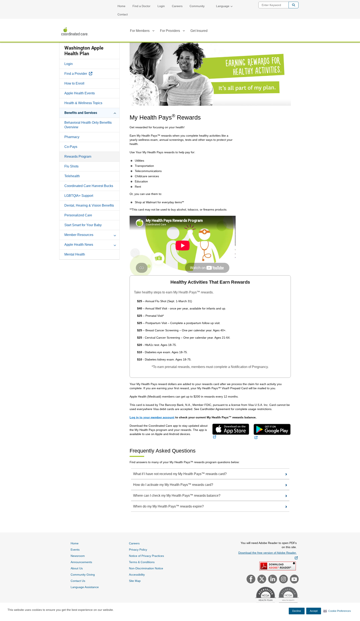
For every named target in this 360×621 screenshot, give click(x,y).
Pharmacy (71, 137)
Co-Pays (70, 146)
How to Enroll (74, 83)
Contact (123, 14)
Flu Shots (71, 166)
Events (75, 549)
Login (161, 6)
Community (197, 6)
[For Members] (153, 31)
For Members (140, 30)
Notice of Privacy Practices (146, 555)
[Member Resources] (114, 234)
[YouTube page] (294, 579)
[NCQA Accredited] (265, 597)
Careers (177, 6)
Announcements (81, 562)
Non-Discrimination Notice (146, 568)
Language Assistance (85, 587)
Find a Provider (87, 73)
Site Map (135, 580)
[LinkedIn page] (272, 579)
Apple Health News (78, 244)
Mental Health (74, 254)
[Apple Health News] (114, 244)
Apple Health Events (79, 93)
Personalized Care (78, 215)
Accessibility (137, 574)
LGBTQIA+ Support (78, 195)
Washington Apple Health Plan (83, 50)
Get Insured (199, 30)
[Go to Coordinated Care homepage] (74, 31)
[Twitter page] (261, 579)
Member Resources (78, 235)
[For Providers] (183, 31)
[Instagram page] (283, 579)
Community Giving (83, 574)
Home (121, 6)
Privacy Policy (138, 549)
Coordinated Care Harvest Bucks (88, 186)
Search (294, 5)
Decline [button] (296, 611)
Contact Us (78, 580)
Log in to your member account (152, 417)
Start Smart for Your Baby (83, 225)
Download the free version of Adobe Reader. (268, 555)
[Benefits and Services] (114, 112)
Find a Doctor (141, 6)
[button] (337, 611)
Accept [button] (314, 611)
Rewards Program (77, 156)
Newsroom (78, 555)
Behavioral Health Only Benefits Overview (88, 125)
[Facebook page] (250, 579)
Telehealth (72, 176)
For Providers (170, 30)
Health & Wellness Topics (83, 103)
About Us (77, 568)
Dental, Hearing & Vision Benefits (89, 205)
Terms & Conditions (142, 562)
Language (222, 6)
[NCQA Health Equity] (288, 597)
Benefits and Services (80, 113)
